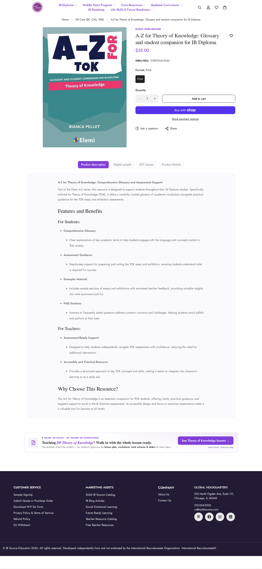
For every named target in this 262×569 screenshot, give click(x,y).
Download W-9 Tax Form (28, 507)
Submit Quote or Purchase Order (33, 501)
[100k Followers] (220, 517)
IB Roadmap (96, 9)
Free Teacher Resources (100, 525)
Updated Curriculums (165, 5)
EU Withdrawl (22, 525)
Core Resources (131, 5)
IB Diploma (66, 5)
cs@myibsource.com (206, 509)
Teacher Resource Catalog (101, 519)
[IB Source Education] (37, 7)
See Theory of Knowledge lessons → (206, 441)
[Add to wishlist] (231, 36)
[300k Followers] (209, 517)
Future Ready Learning (99, 513)
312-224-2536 (202, 505)
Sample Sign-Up (23, 495)
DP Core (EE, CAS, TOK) (90, 20)
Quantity (140, 90)
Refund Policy (22, 519)
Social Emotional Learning (101, 507)
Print (141, 80)
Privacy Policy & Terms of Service (33, 513)
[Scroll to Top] (255, 550)
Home (65, 20)
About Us (163, 494)
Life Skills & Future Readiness (130, 9)
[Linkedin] (230, 517)
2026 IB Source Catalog (100, 495)
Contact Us (164, 500)
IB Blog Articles (95, 501)
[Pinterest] (198, 517)
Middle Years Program (97, 5)
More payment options (185, 119)
